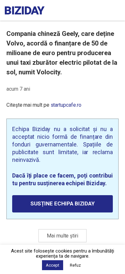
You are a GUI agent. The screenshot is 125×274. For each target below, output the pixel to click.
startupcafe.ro (66, 105)
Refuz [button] (75, 265)
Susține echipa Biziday (62, 203)
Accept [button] (52, 265)
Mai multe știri (62, 236)
